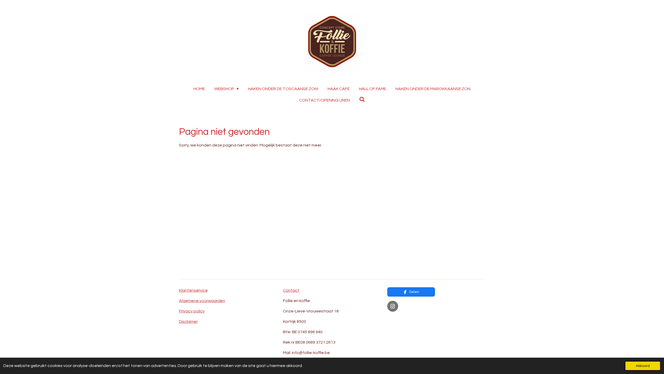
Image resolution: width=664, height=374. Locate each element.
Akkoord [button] (643, 366)
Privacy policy (192, 311)
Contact (291, 290)
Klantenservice (193, 290)
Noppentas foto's (404, 319)
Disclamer (188, 321)
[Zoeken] (362, 99)
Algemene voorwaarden (202, 301)
